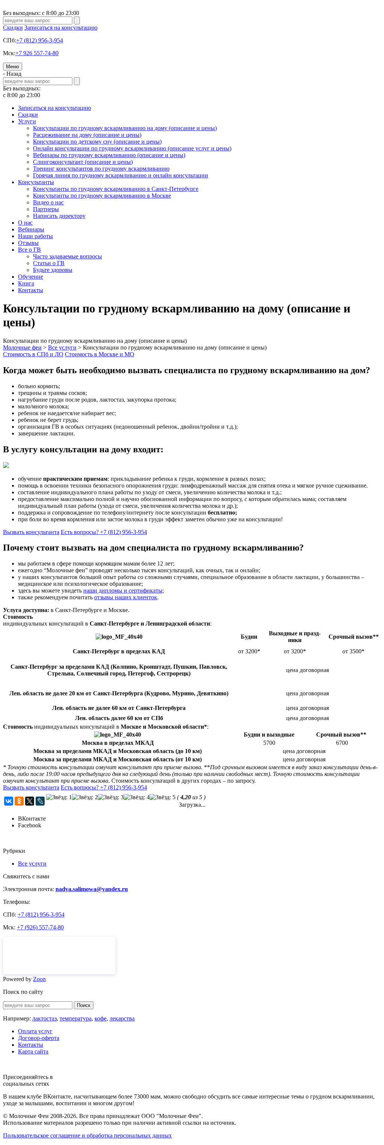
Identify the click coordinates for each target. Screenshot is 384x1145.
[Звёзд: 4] (137, 797)
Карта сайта (33, 1051)
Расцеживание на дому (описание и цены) (87, 135)
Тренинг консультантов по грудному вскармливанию (101, 168)
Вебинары (31, 229)
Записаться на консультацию (61, 27)
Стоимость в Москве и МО (99, 354)
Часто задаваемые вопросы (67, 256)
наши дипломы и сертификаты (122, 590)
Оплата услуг (35, 1031)
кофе (100, 1018)
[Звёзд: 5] (163, 797)
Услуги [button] (27, 121)
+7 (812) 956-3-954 (39, 40)
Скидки (13, 27)
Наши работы (35, 236)
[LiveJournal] (40, 801)
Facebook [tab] (29, 825)
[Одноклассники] (19, 801)
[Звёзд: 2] (85, 797)
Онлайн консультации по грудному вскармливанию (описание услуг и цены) (132, 148)
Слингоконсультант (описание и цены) (83, 162)
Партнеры (46, 209)
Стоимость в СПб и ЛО (33, 354)
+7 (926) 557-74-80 (40, 927)
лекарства (122, 1018)
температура (76, 1018)
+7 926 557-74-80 (36, 53)
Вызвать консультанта (31, 532)
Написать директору (59, 216)
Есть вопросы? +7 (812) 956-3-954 (104, 532)
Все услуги (32, 863)
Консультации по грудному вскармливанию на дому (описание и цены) (125, 128)
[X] (29, 801)
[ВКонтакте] (8, 801)
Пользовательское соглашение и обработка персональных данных (87, 1135)
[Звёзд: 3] (111, 797)
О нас (25, 222)
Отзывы (28, 243)
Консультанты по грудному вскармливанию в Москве (102, 195)
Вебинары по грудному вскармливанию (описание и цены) (109, 155)
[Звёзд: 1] (59, 797)
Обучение (30, 276)
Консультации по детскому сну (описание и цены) (97, 141)
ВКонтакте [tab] (32, 818)
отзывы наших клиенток (125, 597)
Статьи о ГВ (48, 263)
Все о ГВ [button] (29, 249)
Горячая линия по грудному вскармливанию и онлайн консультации (120, 175)
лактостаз (44, 1018)
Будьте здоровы (52, 270)
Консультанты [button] (36, 182)
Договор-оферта (38, 1038)
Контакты (30, 290)
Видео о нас (48, 202)
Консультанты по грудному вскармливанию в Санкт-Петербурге (115, 189)
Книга (26, 283)
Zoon (39, 979)
